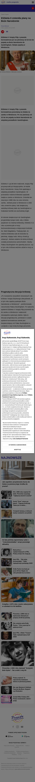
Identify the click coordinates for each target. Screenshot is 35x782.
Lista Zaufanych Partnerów (20, 438)
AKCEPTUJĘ (17, 449)
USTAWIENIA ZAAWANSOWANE (17, 445)
